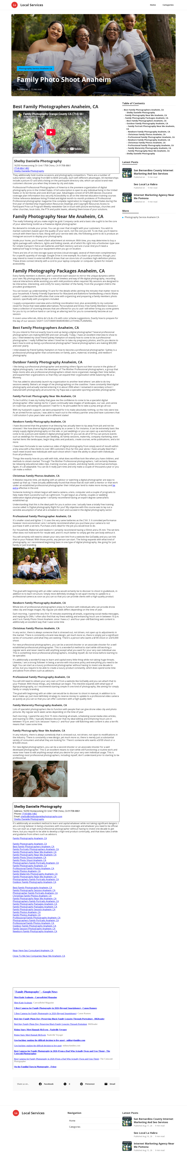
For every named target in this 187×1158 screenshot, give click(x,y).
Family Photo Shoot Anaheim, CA (29, 857)
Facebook (49, 1084)
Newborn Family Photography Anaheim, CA (35, 931)
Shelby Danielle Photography (29, 170)
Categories (168, 5)
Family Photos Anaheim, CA (27, 871)
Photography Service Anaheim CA (35, 68)
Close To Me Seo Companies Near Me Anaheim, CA (39, 955)
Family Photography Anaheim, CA (30, 838)
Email (112, 1084)
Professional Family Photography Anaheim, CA (36, 917)
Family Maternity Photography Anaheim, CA (35, 873)
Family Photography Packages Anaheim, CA (35, 903)
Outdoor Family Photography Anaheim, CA (34, 882)
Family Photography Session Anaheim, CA (34, 890)
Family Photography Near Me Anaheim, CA (34, 852)
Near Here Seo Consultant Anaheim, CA (33, 950)
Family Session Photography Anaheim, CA (34, 928)
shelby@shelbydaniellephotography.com (41, 816)
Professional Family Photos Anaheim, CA (33, 868)
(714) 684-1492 (21, 168)
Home (153, 5)
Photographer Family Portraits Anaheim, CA (35, 893)
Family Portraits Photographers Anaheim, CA (36, 849)
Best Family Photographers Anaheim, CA (33, 846)
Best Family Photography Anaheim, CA (32, 887)
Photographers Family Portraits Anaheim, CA (36, 862)
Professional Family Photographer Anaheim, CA (151, 137)
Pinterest (90, 1084)
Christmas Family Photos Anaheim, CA (32, 895)
